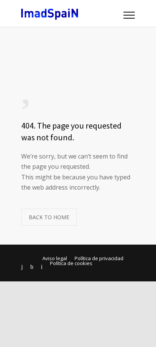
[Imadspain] (72, 13)
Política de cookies (71, 263)
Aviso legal (54, 258)
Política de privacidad (99, 258)
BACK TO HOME (49, 217)
